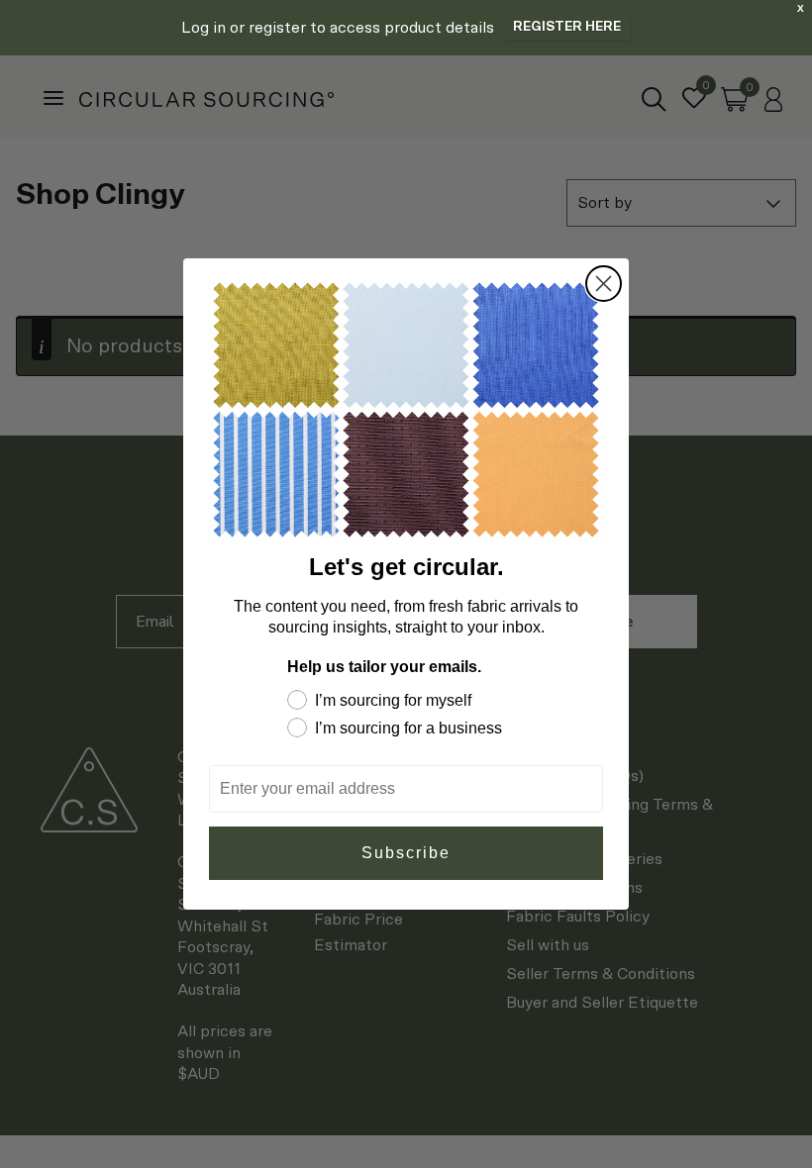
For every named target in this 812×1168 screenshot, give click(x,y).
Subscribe (406, 852)
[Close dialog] (603, 283)
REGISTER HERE (567, 27)
